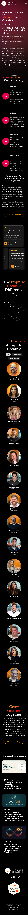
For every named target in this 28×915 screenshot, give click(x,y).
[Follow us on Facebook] (9, 877)
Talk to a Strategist (14, 214)
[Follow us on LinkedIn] (11, 877)
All (8, 354)
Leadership (17, 354)
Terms (10, 912)
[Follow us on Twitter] (14, 877)
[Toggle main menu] (26, 3)
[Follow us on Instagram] (16, 877)
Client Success (14, 358)
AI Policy (16, 912)
